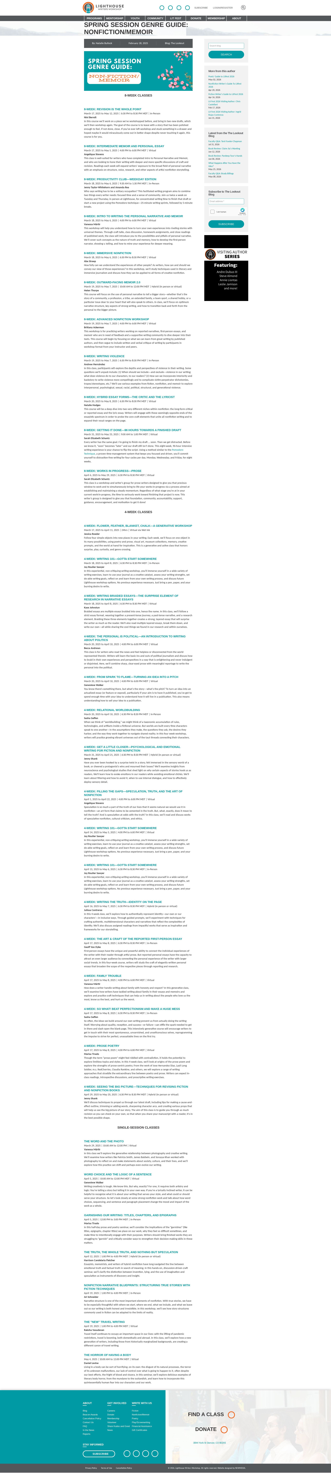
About (87, 1403)
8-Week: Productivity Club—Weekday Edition (120, 179)
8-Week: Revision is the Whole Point (112, 109)
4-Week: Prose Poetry (101, 1045)
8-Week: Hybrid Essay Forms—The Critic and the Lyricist (129, 397)
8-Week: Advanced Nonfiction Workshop (116, 319)
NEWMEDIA (240, 1468)
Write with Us (142, 1403)
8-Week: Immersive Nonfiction (107, 253)
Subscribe (101, 1453)
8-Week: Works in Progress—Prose (112, 471)
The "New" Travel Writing (104, 1322)
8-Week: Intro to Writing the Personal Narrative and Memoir (133, 216)
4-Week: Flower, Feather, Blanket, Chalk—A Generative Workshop (138, 525)
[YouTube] (187, 7)
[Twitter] (170, 7)
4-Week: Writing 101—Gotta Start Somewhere (120, 558)
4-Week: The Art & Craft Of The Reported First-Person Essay (133, 939)
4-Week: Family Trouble (102, 975)
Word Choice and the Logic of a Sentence (118, 1174)
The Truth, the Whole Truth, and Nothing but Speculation (131, 1252)
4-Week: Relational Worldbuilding (112, 710)
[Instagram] (179, 7)
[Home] (103, 7)
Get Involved (116, 1403)
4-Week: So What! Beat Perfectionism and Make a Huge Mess (132, 1009)
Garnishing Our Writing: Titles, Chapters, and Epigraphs (130, 1215)
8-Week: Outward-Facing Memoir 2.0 (112, 282)
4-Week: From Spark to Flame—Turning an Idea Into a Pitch (131, 677)
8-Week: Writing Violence (104, 356)
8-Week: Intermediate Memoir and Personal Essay (124, 146)
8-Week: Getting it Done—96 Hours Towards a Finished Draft (132, 430)
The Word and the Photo (104, 1141)
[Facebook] (162, 7)
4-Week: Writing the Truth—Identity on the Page (123, 902)
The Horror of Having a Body (107, 1355)
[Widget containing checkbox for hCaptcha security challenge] (227, 212)
